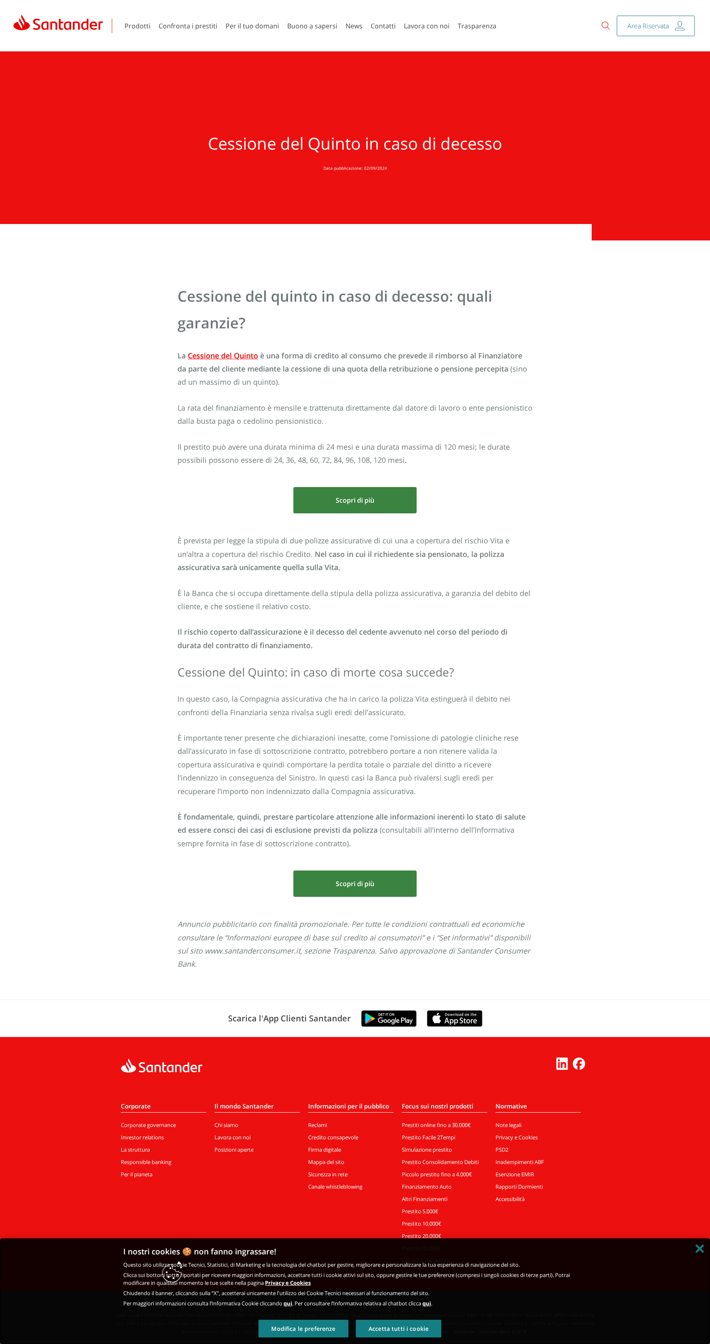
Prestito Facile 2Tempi (428, 1137)
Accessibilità (510, 1199)
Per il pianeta (136, 1174)
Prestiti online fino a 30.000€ (436, 1125)
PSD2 (502, 1149)
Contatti (383, 25)
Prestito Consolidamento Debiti (440, 1162)
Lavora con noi (427, 25)
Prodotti (137, 25)
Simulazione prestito (427, 1149)
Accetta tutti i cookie (399, 1328)
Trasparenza (477, 25)
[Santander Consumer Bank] (58, 22)
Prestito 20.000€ (421, 1236)
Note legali (508, 1125)
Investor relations (142, 1137)
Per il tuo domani (252, 25)
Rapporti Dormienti (519, 1186)
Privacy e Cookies (517, 1137)
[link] (58, 25)
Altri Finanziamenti (424, 1199)
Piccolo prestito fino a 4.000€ (437, 1174)
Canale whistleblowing (335, 1186)
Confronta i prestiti (188, 25)
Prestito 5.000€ (420, 1211)
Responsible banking (146, 1162)
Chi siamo (226, 1125)
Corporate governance (148, 1125)
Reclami (317, 1125)
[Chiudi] (700, 1249)
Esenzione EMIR (515, 1174)
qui (288, 1303)
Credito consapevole (333, 1137)
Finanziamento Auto (427, 1186)
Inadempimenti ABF (520, 1162)
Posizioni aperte (234, 1149)
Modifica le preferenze (303, 1328)
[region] (355, 1291)
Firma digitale (324, 1149)
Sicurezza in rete (328, 1174)
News (354, 25)
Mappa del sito (326, 1162)
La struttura (135, 1149)
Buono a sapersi (312, 25)
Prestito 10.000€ (421, 1223)
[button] (355, 500)
